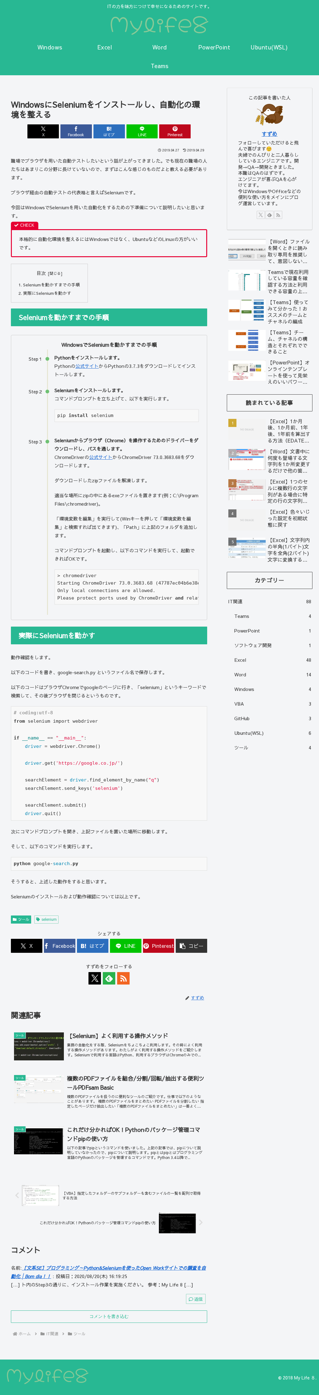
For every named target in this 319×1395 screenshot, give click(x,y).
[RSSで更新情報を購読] (123, 978)
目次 (41, 273)
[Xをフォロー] (94, 978)
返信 (198, 1299)
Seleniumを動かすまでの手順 (51, 285)
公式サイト (87, 366)
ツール (23, 919)
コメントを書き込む (109, 1316)
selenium (49, 919)
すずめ (270, 133)
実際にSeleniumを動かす (47, 293)
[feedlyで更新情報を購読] (109, 978)
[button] (191, 946)
